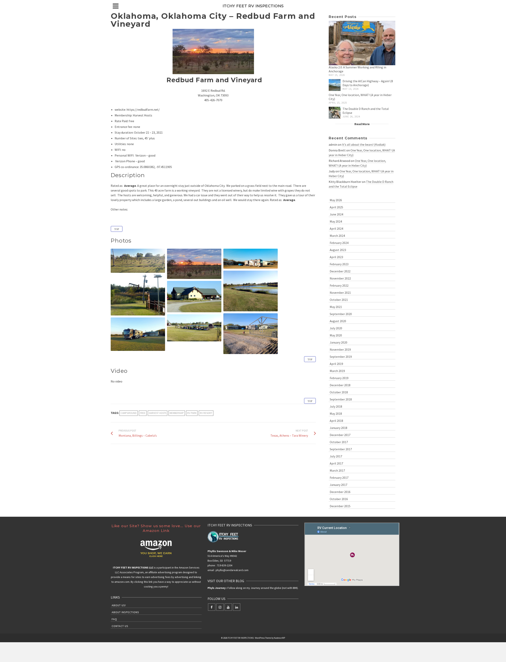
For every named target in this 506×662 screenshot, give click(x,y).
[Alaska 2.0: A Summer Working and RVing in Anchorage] (362, 43)
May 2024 (336, 221)
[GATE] (250, 333)
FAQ (114, 619)
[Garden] (194, 327)
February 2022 (339, 285)
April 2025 (336, 207)
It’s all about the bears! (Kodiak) (363, 144)
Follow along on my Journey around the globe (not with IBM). (253, 588)
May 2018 (336, 414)
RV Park (191, 413)
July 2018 (336, 406)
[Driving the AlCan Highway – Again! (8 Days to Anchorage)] (335, 85)
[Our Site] (138, 334)
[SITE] (250, 259)
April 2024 (336, 228)
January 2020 (338, 342)
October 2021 (339, 300)
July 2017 (336, 456)
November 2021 (340, 293)
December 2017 (340, 435)
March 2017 (337, 470)
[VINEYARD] (138, 261)
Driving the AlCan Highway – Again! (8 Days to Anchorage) (368, 83)
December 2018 (340, 385)
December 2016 (340, 492)
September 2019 (341, 357)
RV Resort (206, 413)
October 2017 (339, 442)
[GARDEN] (194, 327)
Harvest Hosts (157, 413)
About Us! (119, 605)
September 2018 (341, 399)
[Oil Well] (138, 295)
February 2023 (339, 264)
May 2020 (336, 335)
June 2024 (336, 214)
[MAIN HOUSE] (194, 296)
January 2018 (338, 428)
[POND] (250, 291)
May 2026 (336, 200)
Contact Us (120, 626)
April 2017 (336, 463)
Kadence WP (279, 638)
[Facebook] (211, 607)
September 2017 (341, 449)
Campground (129, 413)
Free (142, 413)
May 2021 (336, 307)
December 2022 (340, 271)
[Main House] (194, 296)
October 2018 (339, 392)
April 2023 (336, 257)
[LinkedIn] (236, 607)
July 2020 (336, 328)
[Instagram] (220, 607)
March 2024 (337, 236)
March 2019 (337, 371)
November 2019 (340, 349)
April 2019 (336, 364)
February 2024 (339, 243)
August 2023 (338, 250)
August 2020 (338, 321)
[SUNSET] (194, 264)
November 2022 (340, 278)
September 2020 (341, 314)
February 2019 (339, 378)
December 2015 (340, 506)
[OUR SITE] (138, 334)
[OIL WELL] (138, 295)
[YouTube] (228, 607)
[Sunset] (194, 264)
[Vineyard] (138, 261)
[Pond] (250, 291)
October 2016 (339, 499)
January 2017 (338, 485)
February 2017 (339, 478)
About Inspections (125, 612)
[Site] (250, 259)
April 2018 (336, 421)
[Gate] (250, 333)
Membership (177, 413)
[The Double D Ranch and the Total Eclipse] (335, 113)
